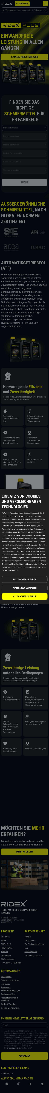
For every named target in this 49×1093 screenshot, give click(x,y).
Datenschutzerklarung (10, 570)
